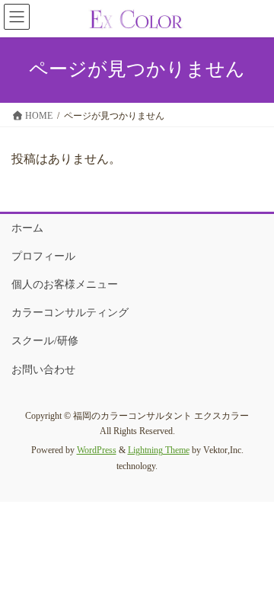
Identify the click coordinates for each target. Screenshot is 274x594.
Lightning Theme (159, 450)
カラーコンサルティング (70, 312)
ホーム (27, 228)
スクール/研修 (44, 340)
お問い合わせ (43, 369)
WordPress (96, 450)
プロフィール (43, 256)
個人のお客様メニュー (64, 284)
